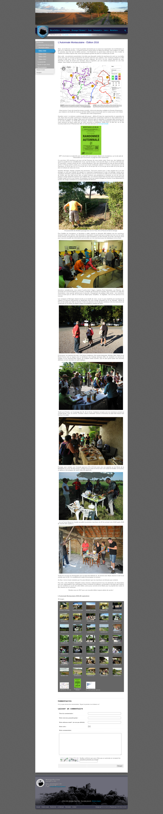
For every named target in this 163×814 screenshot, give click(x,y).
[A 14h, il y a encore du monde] (117, 638)
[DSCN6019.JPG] (104, 628)
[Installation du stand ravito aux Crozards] (77, 606)
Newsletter (124, 1)
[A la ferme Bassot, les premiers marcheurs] (117, 628)
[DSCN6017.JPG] (77, 628)
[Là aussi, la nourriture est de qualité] (91, 660)
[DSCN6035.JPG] (117, 660)
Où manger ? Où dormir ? (79, 30)
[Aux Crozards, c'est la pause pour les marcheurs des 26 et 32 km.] (104, 617)
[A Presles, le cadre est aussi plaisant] (77, 660)
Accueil (109, 1)
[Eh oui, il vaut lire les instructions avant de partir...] (91, 617)
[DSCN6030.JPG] (64, 660)
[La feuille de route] (64, 685)
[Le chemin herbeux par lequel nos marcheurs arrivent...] (91, 628)
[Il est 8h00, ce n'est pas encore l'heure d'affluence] (64, 617)
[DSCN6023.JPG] (104, 638)
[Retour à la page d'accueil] (43, 32)
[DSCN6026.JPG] (77, 649)
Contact (74, 807)
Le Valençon (65, 30)
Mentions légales (96, 801)
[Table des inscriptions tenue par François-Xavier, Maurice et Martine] (104, 606)
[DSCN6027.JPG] (91, 649)
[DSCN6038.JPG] (77, 671)
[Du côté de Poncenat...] (64, 638)
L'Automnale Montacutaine (84, 35)
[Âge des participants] (91, 685)
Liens (106, 30)
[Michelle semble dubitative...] (104, 671)
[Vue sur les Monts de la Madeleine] (64, 628)
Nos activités (55, 30)
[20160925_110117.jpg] (91, 606)
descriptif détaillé (103, 123)
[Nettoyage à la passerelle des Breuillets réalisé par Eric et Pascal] (64, 606)
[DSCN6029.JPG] (117, 649)
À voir (90, 30)
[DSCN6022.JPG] (91, 638)
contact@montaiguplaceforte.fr (57, 786)
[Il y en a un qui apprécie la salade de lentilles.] (117, 617)
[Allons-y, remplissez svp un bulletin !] (77, 617)
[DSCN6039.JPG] (91, 671)
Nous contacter (116, 1)
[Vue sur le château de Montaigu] (64, 671)
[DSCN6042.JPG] (117, 671)
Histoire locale (45, 807)
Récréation (114, 30)
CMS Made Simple (122, 807)
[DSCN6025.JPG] (64, 649)
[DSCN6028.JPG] (104, 649)
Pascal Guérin (105, 807)
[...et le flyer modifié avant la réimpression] (77, 683)
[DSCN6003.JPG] (117, 606)
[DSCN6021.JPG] (77, 638)
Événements (97, 30)
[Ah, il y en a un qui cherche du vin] (104, 660)
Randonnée (73, 35)
